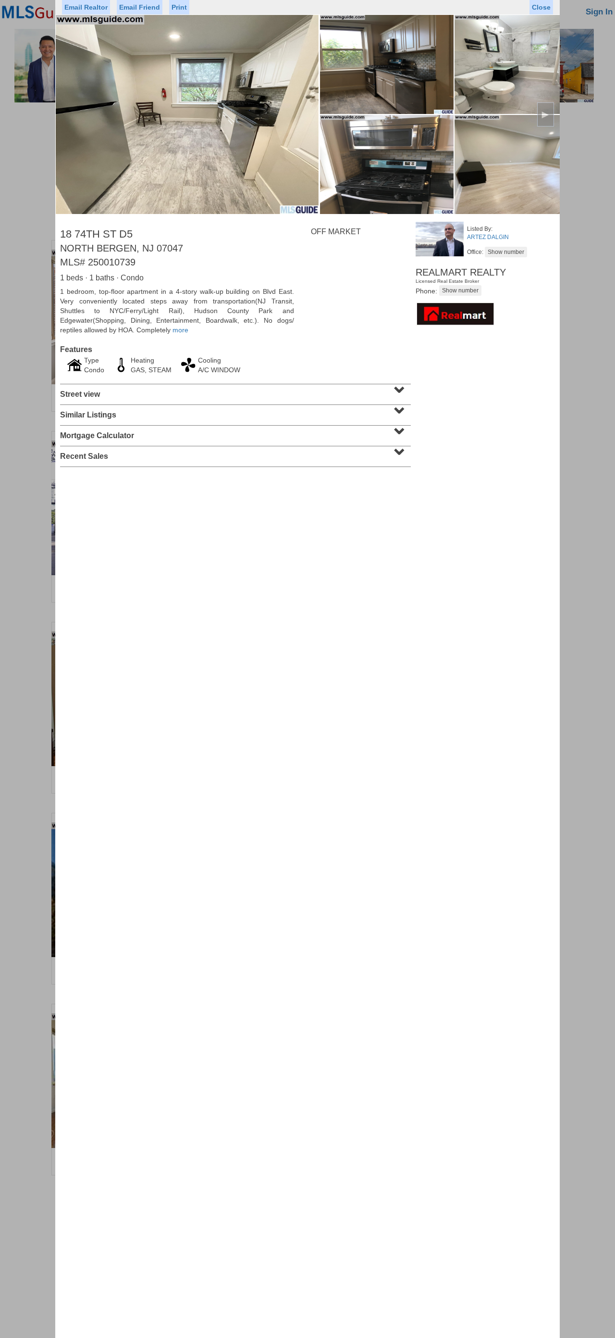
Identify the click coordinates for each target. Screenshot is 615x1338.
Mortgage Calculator (234, 432)
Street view (234, 391)
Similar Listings (234, 411)
